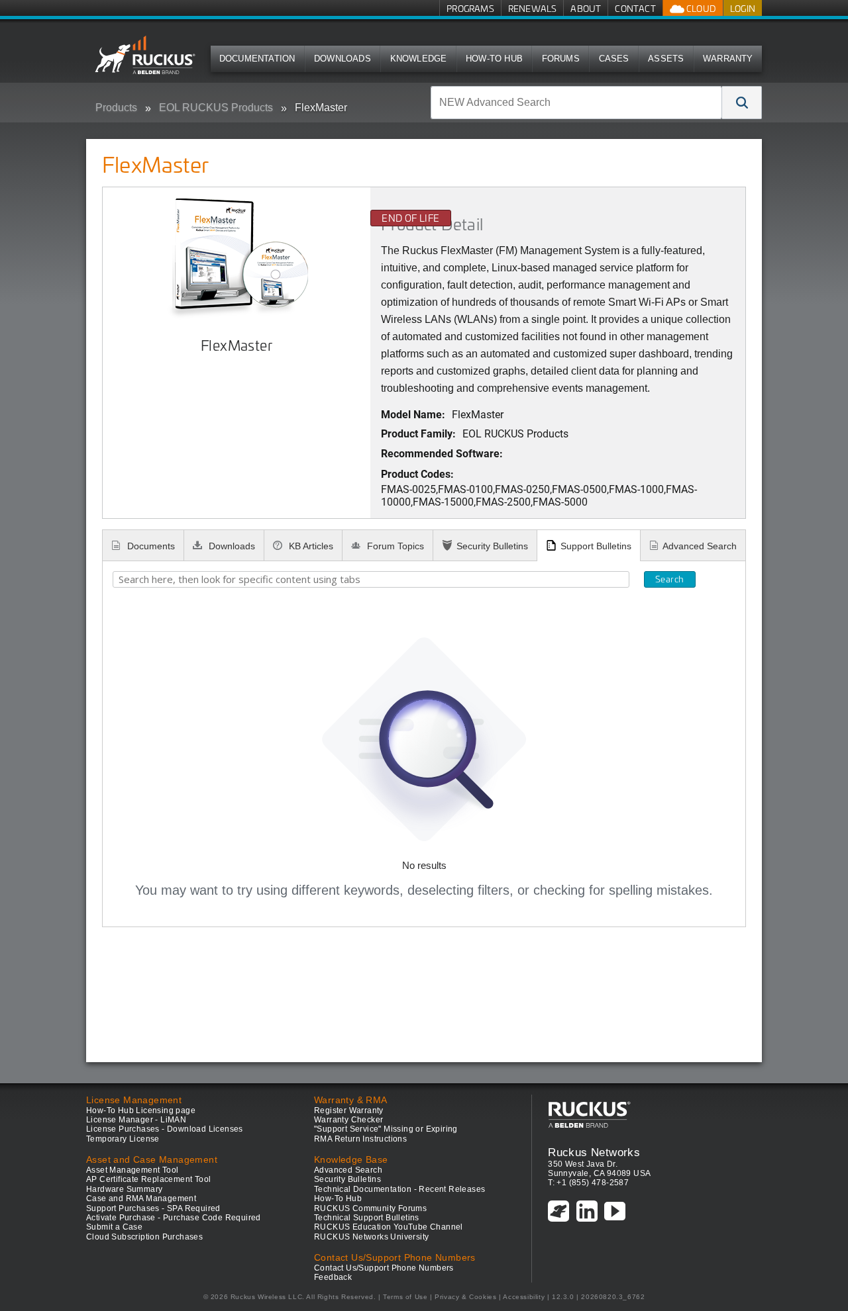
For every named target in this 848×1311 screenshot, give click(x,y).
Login (742, 8)
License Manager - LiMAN (136, 1119)
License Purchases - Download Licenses (164, 1129)
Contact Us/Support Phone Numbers (384, 1268)
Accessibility (524, 1296)
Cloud (700, 8)
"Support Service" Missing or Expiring (386, 1129)
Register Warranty (349, 1110)
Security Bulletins (492, 546)
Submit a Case (114, 1227)
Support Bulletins (595, 546)
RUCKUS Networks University (371, 1237)
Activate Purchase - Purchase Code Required (173, 1217)
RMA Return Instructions (360, 1139)
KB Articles (309, 546)
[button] (742, 102)
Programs (470, 8)
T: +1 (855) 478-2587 (588, 1182)
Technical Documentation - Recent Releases (399, 1189)
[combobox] (576, 102)
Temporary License (123, 1139)
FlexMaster (321, 107)
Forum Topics (394, 546)
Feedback (333, 1277)
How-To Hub (494, 59)
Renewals (532, 8)
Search (669, 579)
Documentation (257, 59)
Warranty (728, 59)
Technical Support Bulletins (366, 1217)
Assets (666, 59)
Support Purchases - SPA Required (153, 1208)
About (585, 8)
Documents (150, 546)
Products (116, 107)
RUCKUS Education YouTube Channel (388, 1227)
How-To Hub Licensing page (140, 1110)
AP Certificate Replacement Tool (148, 1179)
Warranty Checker (348, 1119)
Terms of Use (405, 1296)
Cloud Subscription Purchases (144, 1237)
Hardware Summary (124, 1189)
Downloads (342, 59)
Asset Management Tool (132, 1170)
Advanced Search (699, 546)
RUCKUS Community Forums (370, 1208)
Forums (561, 59)
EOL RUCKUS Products (216, 107)
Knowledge (418, 59)
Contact (635, 8)
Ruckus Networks (594, 1152)
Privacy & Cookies (465, 1296)
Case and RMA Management (141, 1198)
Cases (614, 59)
